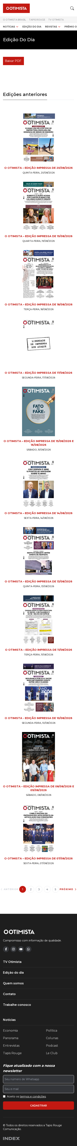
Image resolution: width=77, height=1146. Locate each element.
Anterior (11, 889)
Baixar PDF (13, 61)
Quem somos (13, 983)
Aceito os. (26, 1096)
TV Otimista (56, 19)
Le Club (52, 1053)
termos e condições (33, 1096)
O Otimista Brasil (14, 19)
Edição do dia (31, 26)
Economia (10, 1030)
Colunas (52, 1038)
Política (51, 1030)
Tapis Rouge (37, 19)
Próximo (66, 889)
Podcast (52, 1045)
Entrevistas (11, 1045)
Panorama (10, 1038)
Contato (9, 994)
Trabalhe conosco (17, 1005)
